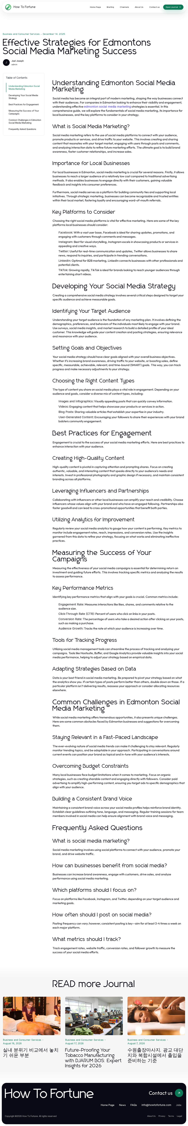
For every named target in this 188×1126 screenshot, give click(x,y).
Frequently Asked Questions (22, 129)
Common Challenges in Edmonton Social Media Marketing (25, 121)
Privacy (161, 1116)
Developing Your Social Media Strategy (23, 96)
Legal (179, 1116)
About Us (151, 1116)
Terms (171, 1116)
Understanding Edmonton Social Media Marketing (24, 87)
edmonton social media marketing (107, 106)
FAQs (133, 1105)
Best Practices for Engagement (24, 104)
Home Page (107, 1105)
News (122, 1105)
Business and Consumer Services (21, 34)
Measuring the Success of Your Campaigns (24, 112)
